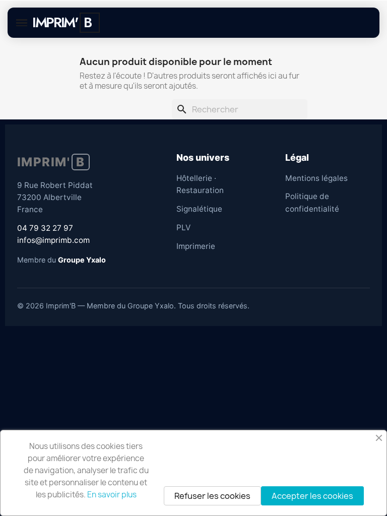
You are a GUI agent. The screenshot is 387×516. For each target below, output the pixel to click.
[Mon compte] (129, 23)
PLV (183, 227)
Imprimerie (195, 246)
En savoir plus (112, 494)
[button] (22, 23)
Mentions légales (316, 178)
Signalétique (199, 209)
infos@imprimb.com (53, 240)
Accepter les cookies (312, 495)
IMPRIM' (55, 22)
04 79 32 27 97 (45, 228)
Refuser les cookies (212, 495)
